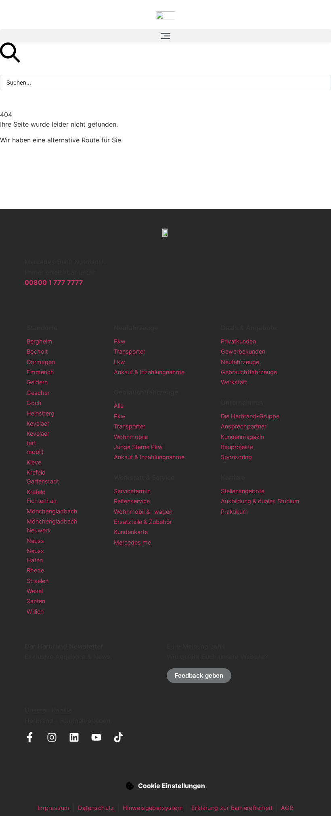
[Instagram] (52, 737)
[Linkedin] (74, 737)
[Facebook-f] (30, 737)
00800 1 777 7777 (54, 282)
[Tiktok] (118, 737)
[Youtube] (96, 737)
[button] (165, 35)
